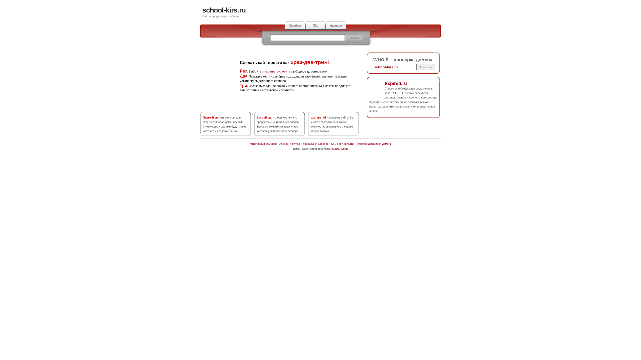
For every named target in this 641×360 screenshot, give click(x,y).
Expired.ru (396, 83)
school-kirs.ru (224, 10)
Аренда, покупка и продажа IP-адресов (304, 143)
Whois (344, 148)
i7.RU (335, 148)
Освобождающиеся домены (374, 143)
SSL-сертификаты (342, 143)
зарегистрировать (277, 71)
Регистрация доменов (263, 143)
